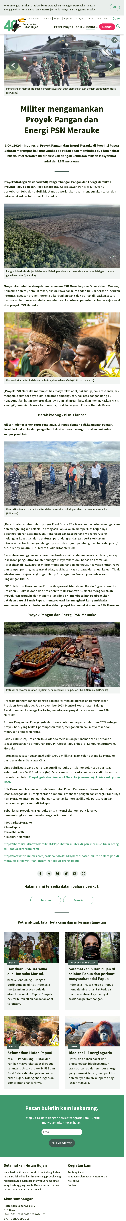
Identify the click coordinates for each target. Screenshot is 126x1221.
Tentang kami (76, 1172)
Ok (114, 7)
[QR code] (83, 873)
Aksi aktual (74, 1181)
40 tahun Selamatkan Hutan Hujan (87, 1176)
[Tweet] (66, 873)
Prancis (78, 900)
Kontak (72, 1185)
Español (68, 18)
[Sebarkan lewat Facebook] (40, 873)
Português (102, 18)
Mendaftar (64, 1143)
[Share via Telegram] (49, 873)
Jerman (45, 900)
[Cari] (118, 26)
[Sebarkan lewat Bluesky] (58, 873)
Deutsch (47, 18)
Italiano (90, 18)
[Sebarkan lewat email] (75, 873)
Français (79, 18)
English (57, 18)
